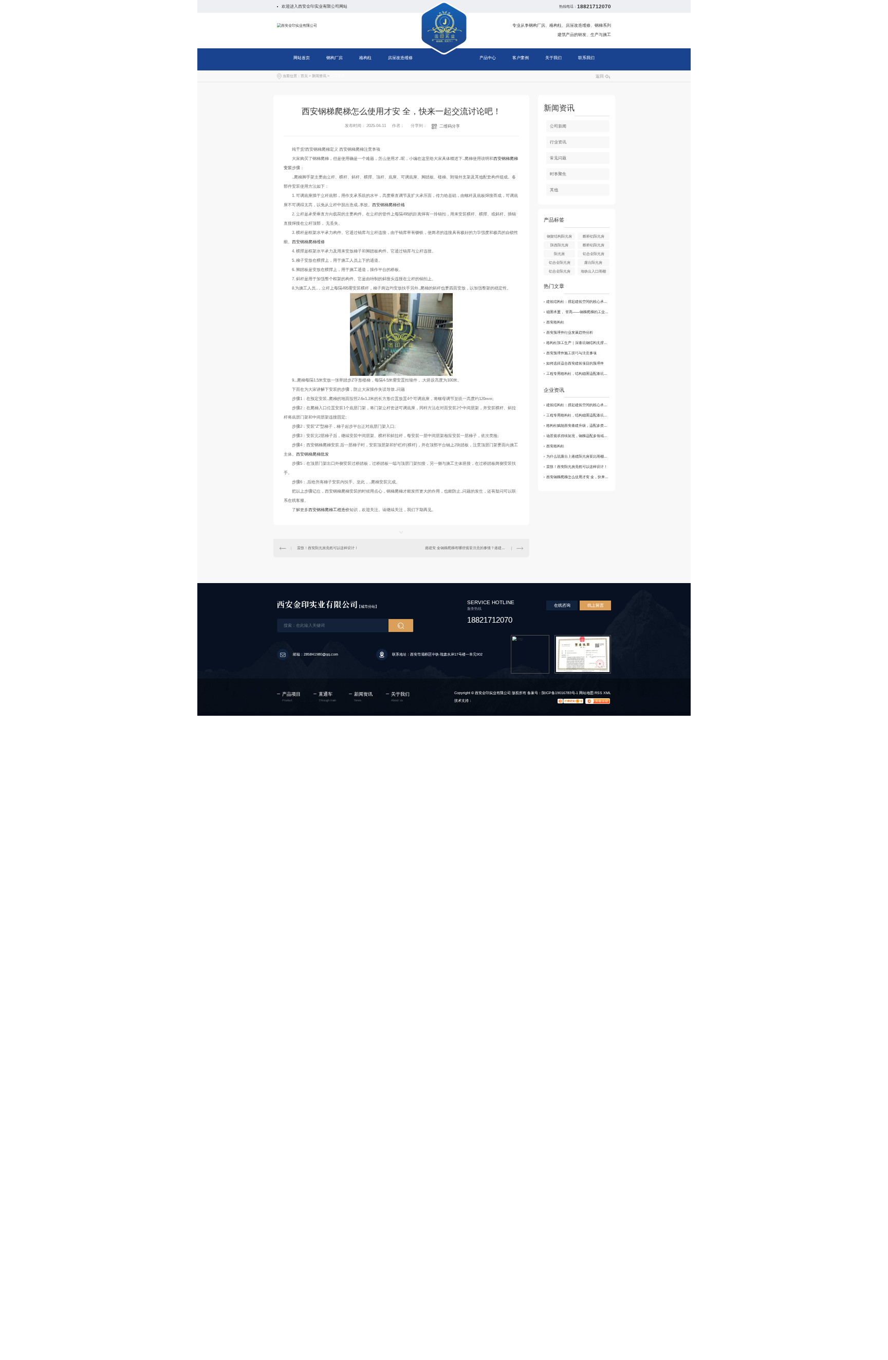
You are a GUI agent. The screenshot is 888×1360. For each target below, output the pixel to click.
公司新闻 (337, 76)
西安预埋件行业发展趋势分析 (569, 332)
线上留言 (595, 605)
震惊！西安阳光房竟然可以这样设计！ (327, 548)
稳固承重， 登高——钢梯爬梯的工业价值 (577, 312)
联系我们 (586, 58)
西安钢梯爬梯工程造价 (328, 509)
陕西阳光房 (559, 245)
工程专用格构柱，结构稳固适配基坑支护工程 (577, 373)
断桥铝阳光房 (593, 236)
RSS (598, 693)
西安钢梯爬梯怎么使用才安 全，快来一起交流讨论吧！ (577, 477)
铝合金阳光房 (593, 254)
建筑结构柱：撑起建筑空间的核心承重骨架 (577, 301)
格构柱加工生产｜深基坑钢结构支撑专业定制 (577, 342)
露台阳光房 (593, 262)
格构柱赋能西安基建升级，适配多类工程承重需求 (577, 425)
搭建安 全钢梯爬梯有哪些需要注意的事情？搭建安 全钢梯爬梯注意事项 (474, 548)
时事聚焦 (558, 174)
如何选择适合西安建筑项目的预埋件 (575, 363)
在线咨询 (562, 605)
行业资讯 (558, 142)
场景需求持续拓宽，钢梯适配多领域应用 (577, 436)
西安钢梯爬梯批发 (312, 454)
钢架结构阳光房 (559, 236)
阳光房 (559, 254)
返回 (600, 76)
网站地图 (586, 693)
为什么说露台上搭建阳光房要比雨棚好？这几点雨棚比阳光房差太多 (577, 456)
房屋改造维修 (400, 58)
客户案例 (520, 58)
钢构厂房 (334, 58)
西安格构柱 (555, 322)
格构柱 (365, 58)
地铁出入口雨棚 (593, 271)
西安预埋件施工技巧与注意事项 (571, 353)
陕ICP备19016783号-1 (560, 693)
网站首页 (301, 58)
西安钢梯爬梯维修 (308, 242)
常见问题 (558, 158)
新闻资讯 (319, 76)
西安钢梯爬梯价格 (388, 205)
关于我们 (553, 58)
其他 (554, 190)
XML (607, 693)
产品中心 (487, 58)
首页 (304, 76)
